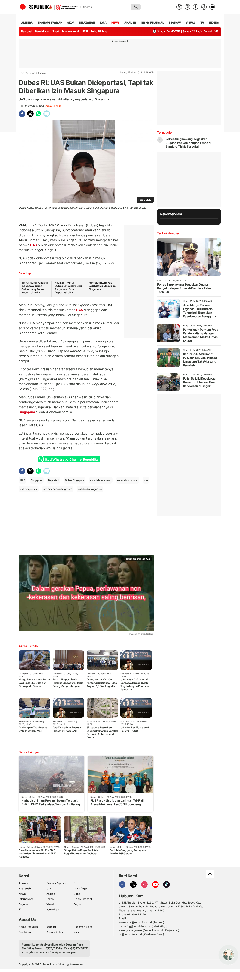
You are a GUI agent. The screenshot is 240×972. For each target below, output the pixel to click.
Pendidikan (42, 31)
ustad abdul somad (100, 480)
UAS (33, 245)
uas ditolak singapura (90, 489)
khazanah (87, 22)
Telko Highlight (100, 31)
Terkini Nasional (168, 233)
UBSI (85, 31)
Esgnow (23, 904)
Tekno (50, 899)
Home (22, 72)
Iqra (48, 888)
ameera (27, 22)
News (32, 72)
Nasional (26, 31)
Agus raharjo (53, 105)
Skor (76, 883)
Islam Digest (81, 888)
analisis (130, 22)
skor (70, 22)
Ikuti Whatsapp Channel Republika (71, 459)
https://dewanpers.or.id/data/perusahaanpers (49, 952)
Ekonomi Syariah (50, 22)
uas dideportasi (28, 489)
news (115, 22)
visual (190, 22)
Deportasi (53, 480)
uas (146, 480)
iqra (103, 22)
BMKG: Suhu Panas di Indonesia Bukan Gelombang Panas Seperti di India (34, 287)
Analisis (51, 893)
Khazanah (25, 888)
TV (202, 22)
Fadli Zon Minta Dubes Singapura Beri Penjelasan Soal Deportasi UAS (68, 287)
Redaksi (51, 926)
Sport (55, 31)
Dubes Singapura (74, 480)
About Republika (29, 926)
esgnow (175, 22)
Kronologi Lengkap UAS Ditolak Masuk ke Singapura (102, 286)
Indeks (214, 22)
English (78, 904)
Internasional (70, 31)
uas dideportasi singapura (57, 489)
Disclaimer (25, 932)
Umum (42, 72)
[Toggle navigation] (23, 7)
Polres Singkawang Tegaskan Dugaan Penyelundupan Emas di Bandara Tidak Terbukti (188, 142)
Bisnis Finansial (152, 22)
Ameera (23, 883)
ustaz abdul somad (127, 480)
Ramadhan (52, 909)
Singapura (27, 412)
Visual (50, 904)
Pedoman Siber (83, 926)
